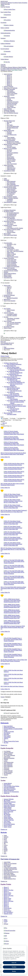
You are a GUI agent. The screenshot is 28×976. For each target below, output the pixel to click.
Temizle (3, 697)
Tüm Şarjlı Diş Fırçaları (16, 390)
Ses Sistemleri (7, 296)
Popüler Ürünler (6, 884)
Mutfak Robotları (11, 189)
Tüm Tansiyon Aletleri (15, 411)
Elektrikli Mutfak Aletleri (10, 187)
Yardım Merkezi (8, 783)
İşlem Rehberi (7, 784)
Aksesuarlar (7, 96)
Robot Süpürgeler (11, 181)
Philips (5, 848)
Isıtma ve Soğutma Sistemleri (11, 198)
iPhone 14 (9, 79)
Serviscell (9, 325)
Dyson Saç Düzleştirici (9, 804)
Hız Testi (6, 742)
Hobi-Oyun (20, 68)
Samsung (6, 836)
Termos (8, 311)
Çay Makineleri (10, 194)
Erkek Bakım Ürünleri (9, 217)
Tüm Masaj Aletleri (11, 414)
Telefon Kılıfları (11, 97)
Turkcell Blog (7, 737)
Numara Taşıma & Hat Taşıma (11, 741)
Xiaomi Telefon (7, 817)
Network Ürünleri (11, 147)
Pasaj (5, 347)
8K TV (8, 291)
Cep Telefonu (7, 751)
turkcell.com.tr (4, 1)
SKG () (4, 423)
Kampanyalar (4, 2)
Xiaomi (5, 850)
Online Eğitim (10, 252)
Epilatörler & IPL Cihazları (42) (11, 395)
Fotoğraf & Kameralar (9, 268)
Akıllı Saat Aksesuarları (12, 101)
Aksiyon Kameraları (12, 269)
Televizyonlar (7, 285)
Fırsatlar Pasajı (7, 865)
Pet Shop (6, 317)
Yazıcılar (9, 162)
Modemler (9, 145)
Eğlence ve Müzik (11, 254)
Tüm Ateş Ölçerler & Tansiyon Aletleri (16, 406)
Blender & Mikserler (12, 191)
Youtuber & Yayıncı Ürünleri (11, 270)
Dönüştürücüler (10, 158)
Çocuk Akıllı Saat (8, 770)
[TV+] (14, 938)
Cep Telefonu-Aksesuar (6, 67)
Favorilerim (15, 2)
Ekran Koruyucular (11, 104)
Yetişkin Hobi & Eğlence (10, 273)
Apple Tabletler (10, 137)
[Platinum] (14, 933)
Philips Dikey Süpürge (9, 806)
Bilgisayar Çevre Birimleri (10, 148)
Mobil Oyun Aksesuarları (13, 266)
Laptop (5, 761)
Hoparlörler (10, 154)
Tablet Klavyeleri (11, 168)
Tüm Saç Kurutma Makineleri (17, 370)
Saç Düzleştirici (7, 773)
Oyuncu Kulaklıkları (12, 262)
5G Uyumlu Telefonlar (9, 111)
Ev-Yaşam (8, 70)
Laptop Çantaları (11, 161)
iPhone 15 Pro (7, 894)
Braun (5, 839)
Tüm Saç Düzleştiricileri (16, 375)
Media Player (7, 299)
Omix (5, 846)
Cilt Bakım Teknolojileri (10, 210)
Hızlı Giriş (3, 341)
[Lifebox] (14, 941)
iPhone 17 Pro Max (8, 890)
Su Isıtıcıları (10, 195)
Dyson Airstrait (7, 911)
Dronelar (6, 272)
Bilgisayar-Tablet (17, 67)
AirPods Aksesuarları (12, 103)
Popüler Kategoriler (7, 748)
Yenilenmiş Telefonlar (9, 110)
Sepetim (3, 66)
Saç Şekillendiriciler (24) (13, 371)
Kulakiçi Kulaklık (8, 772)
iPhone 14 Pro (7, 899)
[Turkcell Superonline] (14, 930)
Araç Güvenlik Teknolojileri (14, 322)
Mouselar (9, 155)
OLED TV (9, 292)
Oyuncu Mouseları (11, 261)
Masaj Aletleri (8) (8, 413)
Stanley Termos (7, 826)
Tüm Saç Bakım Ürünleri (13, 367)
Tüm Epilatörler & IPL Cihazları (15, 396)
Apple (5, 835)
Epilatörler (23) (10, 397)
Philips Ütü (6, 813)
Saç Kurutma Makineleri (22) (14, 368)
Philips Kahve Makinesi (9, 802)
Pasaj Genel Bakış (8, 726)
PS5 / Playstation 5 (8, 912)
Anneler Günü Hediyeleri (10, 876)
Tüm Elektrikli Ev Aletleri (10, 202)
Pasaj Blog (7, 4)
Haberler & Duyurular (9, 727)
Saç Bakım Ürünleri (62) (10, 365)
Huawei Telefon (8, 825)
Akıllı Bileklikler (11, 92)
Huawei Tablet (7, 822)
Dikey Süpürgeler (11, 184)
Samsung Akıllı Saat (9, 820)
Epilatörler (9, 226)
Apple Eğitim (7, 862)
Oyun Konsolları (8, 243)
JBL (5, 843)
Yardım (2, 4)
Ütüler (5, 178)
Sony (5, 853)
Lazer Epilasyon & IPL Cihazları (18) (16, 400)
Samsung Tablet (8, 803)
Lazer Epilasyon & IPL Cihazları (15, 228)
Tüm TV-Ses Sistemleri (9, 300)
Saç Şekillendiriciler (12, 214)
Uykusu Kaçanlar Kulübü (10, 867)
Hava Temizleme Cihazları (10, 196)
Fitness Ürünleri (11, 310)
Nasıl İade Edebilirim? (9, 787)
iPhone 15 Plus (7, 892)
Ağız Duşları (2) (11, 392)
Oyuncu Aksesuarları (9, 258)
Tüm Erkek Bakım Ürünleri (13, 378)
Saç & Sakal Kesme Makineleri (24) (16, 382)
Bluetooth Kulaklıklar (9, 758)
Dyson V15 (6, 909)
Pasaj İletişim (7, 733)
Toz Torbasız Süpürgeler (13, 185)
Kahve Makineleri (11, 192)
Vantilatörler (10, 199)
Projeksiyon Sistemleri (9, 295)
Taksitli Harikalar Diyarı (10, 878)
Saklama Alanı (10, 255)
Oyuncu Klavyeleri (11, 259)
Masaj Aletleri (7, 233)
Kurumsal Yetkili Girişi (6, 344)
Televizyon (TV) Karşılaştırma (11, 791)
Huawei (6, 842)
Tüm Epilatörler (14, 399)
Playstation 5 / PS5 (11, 244)
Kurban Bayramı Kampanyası (11, 871)
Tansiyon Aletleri (11, 232)
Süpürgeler (6, 180)
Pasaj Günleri (7, 866)
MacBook (9, 132)
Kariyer (5, 730)
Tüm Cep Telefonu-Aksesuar (11, 113)
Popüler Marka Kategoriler (9, 796)
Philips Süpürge (8, 807)
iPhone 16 (9, 76)
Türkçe (5, 919)
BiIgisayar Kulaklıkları (12, 152)
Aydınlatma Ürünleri (12, 314)
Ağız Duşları (10, 224)
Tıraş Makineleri (11, 218)
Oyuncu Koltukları (11, 263)
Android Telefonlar (8, 86)
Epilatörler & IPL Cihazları (10, 225)
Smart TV (9, 287)
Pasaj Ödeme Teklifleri (9, 874)
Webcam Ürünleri (11, 159)
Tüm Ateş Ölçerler (14, 408)
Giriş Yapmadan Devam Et (7, 343)
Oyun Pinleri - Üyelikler (13, 250)
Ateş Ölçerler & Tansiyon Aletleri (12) (13, 404)
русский (6, 924)
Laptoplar (9, 133)
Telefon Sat (6, 793)
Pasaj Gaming (7, 735)
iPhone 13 (9, 81)
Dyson (5, 838)
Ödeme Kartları (7, 276)
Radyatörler (10, 200)
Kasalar (9, 129)
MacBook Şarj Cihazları (13, 141)
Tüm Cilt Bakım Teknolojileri (14, 364)
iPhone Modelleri (8, 754)
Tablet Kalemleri (11, 169)
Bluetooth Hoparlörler (12, 298)
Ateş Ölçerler (10, 231)
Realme (5, 849)
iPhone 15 (9, 78)
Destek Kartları (10, 248)
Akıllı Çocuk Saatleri (12, 93)
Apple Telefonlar (8, 74)
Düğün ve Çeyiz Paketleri (10, 863)
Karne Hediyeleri (8, 870)
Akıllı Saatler (10, 90)
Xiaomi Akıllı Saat (8, 818)
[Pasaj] (2, 5)
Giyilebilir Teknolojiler (9, 89)
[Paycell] (14, 943)
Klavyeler (9, 151)
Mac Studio (10, 125)
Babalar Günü (7, 877)
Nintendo (9, 245)
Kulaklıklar (9, 100)
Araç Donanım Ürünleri (13, 324)
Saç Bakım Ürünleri (9, 211)
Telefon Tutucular (11, 107)
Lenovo (6, 845)
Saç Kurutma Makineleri (13, 213)
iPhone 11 (9, 83)
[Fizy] (14, 928)
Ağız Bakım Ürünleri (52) (10, 386)
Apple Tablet (7, 815)
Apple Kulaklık (7, 808)
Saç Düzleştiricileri (11, 215)
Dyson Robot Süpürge (9, 824)
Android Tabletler (11, 138)
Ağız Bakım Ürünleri (9, 221)
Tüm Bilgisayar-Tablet (9, 170)
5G (4, 740)
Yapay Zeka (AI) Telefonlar (10, 88)
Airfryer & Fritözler (11, 188)
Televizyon (6, 768)
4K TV (8, 289)
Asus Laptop (7, 821)
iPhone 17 (9, 75)
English (5, 921)
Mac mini (9, 122)
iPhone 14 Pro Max (8, 901)
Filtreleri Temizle (5, 356)
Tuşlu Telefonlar (8, 108)
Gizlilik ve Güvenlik (9, 731)
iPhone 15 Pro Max (8, 895)
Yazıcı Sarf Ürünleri (12, 163)
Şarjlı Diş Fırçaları (11, 222)
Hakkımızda (5, 723)
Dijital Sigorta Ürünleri (12, 256)
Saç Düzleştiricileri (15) (12, 374)
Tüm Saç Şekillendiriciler (16, 372)
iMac (8, 123)
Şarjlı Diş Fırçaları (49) (12, 389)
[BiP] (14, 936)
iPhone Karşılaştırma (9, 790)
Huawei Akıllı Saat (8, 811)
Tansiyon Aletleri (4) (12, 410)
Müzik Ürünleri (7, 274)
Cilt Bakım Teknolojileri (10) (11, 363)
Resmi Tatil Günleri (8, 873)
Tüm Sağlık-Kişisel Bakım (10, 235)
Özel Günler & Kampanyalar (10, 859)
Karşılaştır (7, 697)
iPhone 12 (9, 82)
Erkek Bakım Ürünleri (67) (10, 377)
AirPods (9, 99)
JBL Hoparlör (7, 814)
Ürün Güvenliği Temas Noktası (11, 786)
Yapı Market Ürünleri (9, 326)
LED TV (9, 288)
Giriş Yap (3, 6)
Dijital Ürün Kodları (9, 247)
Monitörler (9, 150)
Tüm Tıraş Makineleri (15, 381)
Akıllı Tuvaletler (11, 319)
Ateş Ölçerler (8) (11, 407)
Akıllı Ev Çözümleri (9, 312)
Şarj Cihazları (10, 106)
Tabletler (6, 136)
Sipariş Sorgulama (22, 2)
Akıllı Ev (6, 738)
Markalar (10, 2)
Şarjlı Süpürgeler (11, 182)
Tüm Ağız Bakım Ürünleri (13, 388)
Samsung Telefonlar (9, 799)
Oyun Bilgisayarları (11, 134)
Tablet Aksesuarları (8, 165)
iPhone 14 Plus (7, 898)
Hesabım (8, 6)
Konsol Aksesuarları (12, 265)
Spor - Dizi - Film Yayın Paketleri (15, 251)
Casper (5, 841)
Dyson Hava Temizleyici (10, 810)
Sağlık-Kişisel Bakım (11, 68)
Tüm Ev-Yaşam (7, 328)
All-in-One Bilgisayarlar (13, 126)
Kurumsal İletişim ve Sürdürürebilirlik (13, 728)
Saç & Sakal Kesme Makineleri (14, 219)
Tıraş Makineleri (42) (12, 379)
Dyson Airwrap (7, 908)
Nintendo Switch (8, 913)
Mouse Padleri (10, 157)
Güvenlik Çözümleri (12, 315)
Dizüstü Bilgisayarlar (9, 130)
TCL (5, 852)
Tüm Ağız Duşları (14, 393)
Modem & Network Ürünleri (11, 144)
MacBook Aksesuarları (9, 140)
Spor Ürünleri (7, 308)
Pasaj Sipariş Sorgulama (10, 789)
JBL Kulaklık (7, 800)
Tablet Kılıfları (10, 166)
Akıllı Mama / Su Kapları (13, 318)
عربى (5, 922)
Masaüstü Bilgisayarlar (9, 120)
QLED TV (9, 293)
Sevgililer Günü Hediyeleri (10, 869)
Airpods (6, 774)
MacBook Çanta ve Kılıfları (14, 143)
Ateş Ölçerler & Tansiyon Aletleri (12, 229)
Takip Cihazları (10, 95)
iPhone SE (9, 85)
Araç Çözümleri (8, 321)
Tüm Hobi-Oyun (8, 277)
